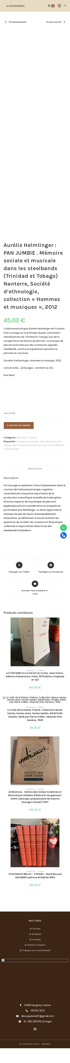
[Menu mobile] (58, 6)
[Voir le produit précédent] (6, 22)
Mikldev (46, 1044)
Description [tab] (35, 468)
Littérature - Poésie (27, 437)
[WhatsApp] (63, 528)
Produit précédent (17, 22)
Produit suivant (53, 22)
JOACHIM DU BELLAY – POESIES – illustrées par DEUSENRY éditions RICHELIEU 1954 (35, 875)
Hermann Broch (37, 445)
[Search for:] (64, 6)
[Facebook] (35, 1029)
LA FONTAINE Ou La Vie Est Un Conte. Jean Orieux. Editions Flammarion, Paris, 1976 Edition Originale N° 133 (35, 676)
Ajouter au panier (18, 425)
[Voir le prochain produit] (64, 22)
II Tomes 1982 (53, 445)
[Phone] (63, 535)
